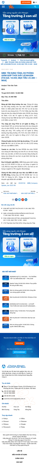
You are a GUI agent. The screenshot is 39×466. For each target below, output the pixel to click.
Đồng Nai (28, 409)
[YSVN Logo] (3, 2)
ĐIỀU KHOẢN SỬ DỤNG (19, 454)
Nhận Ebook (19, 343)
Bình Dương (5, 409)
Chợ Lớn (16, 407)
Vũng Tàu (17, 409)
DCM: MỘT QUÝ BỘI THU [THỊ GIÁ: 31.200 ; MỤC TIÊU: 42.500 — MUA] (19, 209)
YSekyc (5, 418)
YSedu (23, 427)
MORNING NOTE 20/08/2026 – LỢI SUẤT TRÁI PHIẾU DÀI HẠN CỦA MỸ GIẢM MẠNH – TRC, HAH (23, 305)
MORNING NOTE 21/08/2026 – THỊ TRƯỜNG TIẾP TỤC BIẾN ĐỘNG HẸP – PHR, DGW (23, 277)
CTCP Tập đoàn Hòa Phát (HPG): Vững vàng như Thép (19, 223)
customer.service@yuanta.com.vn (14, 399)
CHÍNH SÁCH (19, 458)
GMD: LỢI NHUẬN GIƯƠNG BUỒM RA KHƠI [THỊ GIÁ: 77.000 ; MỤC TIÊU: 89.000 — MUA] (18, 214)
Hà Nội (4, 407)
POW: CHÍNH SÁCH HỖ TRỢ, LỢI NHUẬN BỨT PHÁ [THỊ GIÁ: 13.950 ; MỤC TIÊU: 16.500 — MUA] (19, 219)
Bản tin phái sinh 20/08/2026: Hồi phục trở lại (23, 297)
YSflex (23, 418)
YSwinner (24, 421)
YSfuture (6, 424)
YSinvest (6, 421)
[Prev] (3, 30)
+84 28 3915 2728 (9, 396)
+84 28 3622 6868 (9, 391)
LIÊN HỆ (19, 451)
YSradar (23, 424)
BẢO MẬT (19, 462)
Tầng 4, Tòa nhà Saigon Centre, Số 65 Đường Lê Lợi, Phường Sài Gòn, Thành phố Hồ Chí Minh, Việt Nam (19, 387)
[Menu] (4, 6)
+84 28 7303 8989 (9, 393)
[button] (34, 2)
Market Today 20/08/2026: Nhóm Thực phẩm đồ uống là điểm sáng (23, 284)
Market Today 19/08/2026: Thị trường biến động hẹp (22, 312)
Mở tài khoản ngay (19, 352)
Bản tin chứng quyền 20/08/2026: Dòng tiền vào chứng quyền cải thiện (23, 291)
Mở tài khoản (26, 2)
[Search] (35, 6)
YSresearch (6, 427)
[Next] (35, 30)
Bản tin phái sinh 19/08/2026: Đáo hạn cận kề (22, 318)
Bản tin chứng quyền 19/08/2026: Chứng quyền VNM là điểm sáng (22, 325)
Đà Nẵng (28, 407)
